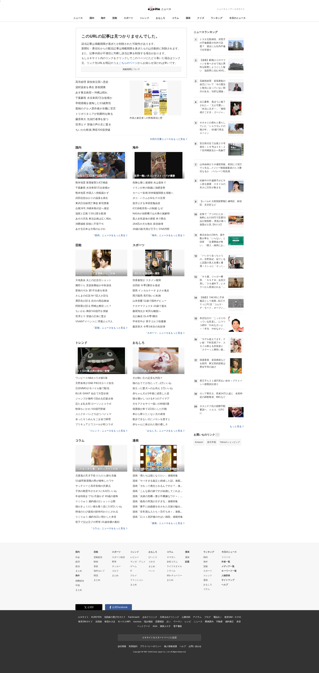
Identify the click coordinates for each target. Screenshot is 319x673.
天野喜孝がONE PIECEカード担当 (94, 383)
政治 (77, 566)
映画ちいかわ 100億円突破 (90, 408)
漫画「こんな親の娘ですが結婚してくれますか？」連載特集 (158, 491)
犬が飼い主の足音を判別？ (148, 377)
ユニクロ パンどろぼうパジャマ (93, 414)
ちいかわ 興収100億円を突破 (91, 311)
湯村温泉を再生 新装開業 (90, 87)
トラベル (171, 570)
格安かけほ (110, 621)
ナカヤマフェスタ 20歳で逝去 (149, 305)
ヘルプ (224, 584)
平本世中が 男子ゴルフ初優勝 (149, 321)
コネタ (152, 561)
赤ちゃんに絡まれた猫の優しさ (150, 424)
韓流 (96, 575)
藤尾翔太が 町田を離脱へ (147, 311)
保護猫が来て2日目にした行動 (150, 408)
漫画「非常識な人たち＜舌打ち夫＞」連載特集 (158, 511)
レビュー (134, 557)
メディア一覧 (227, 566)
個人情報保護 (170, 646)
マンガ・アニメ (137, 561)
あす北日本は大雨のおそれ (90, 228)
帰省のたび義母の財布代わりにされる (96, 511)
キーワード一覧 (229, 570)
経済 (77, 561)
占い (168, 621)
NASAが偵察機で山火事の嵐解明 (151, 213)
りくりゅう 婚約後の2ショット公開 (95, 501)
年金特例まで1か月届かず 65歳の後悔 (96, 496)
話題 (187, 561)
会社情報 (122, 646)
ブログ (207, 617)
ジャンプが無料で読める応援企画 (94, 398)
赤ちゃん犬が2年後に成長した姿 (151, 393)
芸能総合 (98, 557)
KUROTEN (96, 617)
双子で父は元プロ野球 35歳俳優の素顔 (97, 521)
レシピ (188, 621)
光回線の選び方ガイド (115, 617)
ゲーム (133, 566)
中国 (77, 585)
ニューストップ (224, 9)
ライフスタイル (174, 566)
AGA (155, 626)
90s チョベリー (174, 575)
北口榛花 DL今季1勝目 (145, 316)
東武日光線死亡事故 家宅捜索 (92, 203)
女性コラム (172, 561)
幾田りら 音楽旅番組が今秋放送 (93, 285)
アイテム (197, 617)
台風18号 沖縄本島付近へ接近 (92, 208)
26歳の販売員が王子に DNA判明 (151, 228)
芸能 (114, 17)
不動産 (219, 621)
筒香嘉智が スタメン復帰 (147, 280)
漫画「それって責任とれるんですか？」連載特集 (158, 485)
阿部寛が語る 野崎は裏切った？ (93, 305)
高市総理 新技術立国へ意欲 (91, 81)
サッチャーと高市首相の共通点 (93, 485)
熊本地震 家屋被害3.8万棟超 (91, 182)
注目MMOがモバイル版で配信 (92, 388)
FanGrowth (134, 617)
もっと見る (236, 426)
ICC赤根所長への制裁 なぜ (148, 208)
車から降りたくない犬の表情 (149, 414)
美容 (238, 621)
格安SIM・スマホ (232, 617)
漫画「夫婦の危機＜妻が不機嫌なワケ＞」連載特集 (158, 496)
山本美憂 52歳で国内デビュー (149, 300)
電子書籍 (177, 626)
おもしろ (160, 17)
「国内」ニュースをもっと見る (108, 235)
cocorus (137, 621)
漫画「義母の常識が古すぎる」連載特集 (155, 501)
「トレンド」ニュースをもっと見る (106, 430)
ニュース (78, 17)
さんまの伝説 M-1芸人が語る (91, 295)
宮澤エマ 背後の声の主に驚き (93, 124)
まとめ (78, 570)
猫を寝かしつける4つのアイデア (151, 398)
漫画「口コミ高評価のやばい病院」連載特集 (158, 516)
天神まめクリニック (169, 617)
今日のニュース (237, 17)
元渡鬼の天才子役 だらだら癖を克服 (95, 475)
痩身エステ (165, 626)
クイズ (200, 17)
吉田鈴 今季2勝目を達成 (146, 285)
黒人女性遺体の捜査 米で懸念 (149, 218)
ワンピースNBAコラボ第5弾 (91, 377)
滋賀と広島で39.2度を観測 (90, 213)
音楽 (96, 566)
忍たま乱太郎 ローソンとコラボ (93, 403)
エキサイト (239, 9)
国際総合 (79, 580)
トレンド (144, 17)
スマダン (171, 557)
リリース (226, 557)
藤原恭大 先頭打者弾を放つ (91, 119)
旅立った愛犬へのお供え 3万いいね (153, 388)
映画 (96, 561)
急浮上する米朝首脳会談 (146, 203)
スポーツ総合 (118, 557)
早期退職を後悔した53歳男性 (93, 103)
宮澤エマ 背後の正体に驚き (90, 316)
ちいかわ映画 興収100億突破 (92, 129)
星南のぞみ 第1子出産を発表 (91, 290)
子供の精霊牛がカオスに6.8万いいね (96, 491)
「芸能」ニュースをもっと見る (108, 327)
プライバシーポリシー (150, 646)
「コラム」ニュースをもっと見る (107, 528)
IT (131, 570)
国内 (92, 17)
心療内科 (186, 617)
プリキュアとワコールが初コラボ (94, 424)
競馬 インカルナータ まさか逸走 (151, 290)
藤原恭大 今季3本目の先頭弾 (149, 326)
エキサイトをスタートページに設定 (159, 637)
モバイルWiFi (124, 621)
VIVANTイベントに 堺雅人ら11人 (94, 321)
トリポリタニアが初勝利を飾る (94, 113)
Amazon (199, 442)
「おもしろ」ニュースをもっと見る (163, 430)
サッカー (116, 566)
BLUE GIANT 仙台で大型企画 (91, 393)
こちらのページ (128, 63)
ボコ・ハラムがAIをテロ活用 (149, 198)
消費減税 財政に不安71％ (89, 223)
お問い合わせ (195, 646)
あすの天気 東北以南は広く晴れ (93, 218)
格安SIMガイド (85, 621)
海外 (103, 17)
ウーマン (177, 621)
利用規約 (133, 646)
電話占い (217, 617)
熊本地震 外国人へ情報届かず (92, 192)
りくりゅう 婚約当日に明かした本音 (95, 516)
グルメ (133, 575)
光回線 (98, 621)
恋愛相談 (159, 621)
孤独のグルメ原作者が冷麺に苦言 (95, 108)
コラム (175, 17)
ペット (152, 570)
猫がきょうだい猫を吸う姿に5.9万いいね (98, 506)
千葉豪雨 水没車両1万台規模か (93, 97)
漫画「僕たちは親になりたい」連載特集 (155, 475)
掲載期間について (131, 69)
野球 (114, 561)
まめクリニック (149, 617)
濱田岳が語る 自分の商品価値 (92, 300)
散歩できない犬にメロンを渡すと (151, 419)
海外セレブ (99, 570)
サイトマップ (227, 580)
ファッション (136, 580)
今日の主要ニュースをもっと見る (167, 139)
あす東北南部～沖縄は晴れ (91, 92)
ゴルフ (115, 570)
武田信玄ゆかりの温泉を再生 (91, 198)
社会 (77, 557)
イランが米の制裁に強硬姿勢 (149, 187)
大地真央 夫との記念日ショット (93, 280)
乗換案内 (209, 621)
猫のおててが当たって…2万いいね (152, 383)
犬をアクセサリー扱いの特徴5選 (151, 403)
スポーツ (128, 17)
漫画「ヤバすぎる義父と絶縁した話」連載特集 (158, 480)
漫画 (188, 17)
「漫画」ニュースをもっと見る (166, 523)
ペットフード (143, 626)
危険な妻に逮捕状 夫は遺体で (149, 182)
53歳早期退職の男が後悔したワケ (94, 480)
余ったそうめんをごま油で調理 (93, 419)
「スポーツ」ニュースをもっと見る (163, 332)
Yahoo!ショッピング (230, 442)
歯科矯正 (229, 621)
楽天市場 (211, 442)
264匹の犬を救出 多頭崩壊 (148, 223)
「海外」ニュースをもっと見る (166, 235)
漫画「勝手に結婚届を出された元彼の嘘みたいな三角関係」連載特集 (158, 506)
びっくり (153, 557)
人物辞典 (225, 575)
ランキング (216, 17)
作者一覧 (225, 561)
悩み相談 (148, 621)
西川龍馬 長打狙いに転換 (147, 295)
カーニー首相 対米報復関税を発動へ (153, 192)
